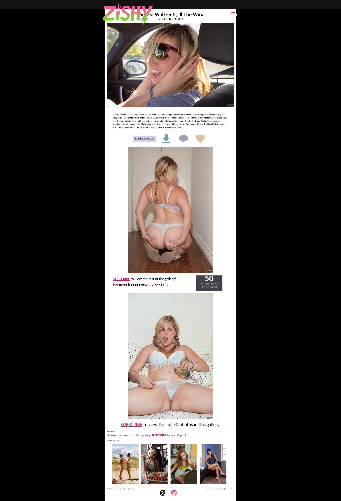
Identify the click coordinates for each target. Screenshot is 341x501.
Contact (206, 489)
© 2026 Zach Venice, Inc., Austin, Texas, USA (121, 489)
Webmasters (229, 489)
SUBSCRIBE (121, 279)
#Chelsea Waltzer (144, 138)
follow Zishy (159, 285)
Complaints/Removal (217, 489)
